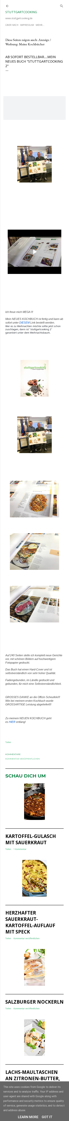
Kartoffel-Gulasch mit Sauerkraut (30, 839)
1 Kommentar (20, 849)
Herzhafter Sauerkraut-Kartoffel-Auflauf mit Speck (30, 922)
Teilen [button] (8, 742)
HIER (12, 722)
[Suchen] (62, 5)
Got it (47, 1117)
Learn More (28, 1117)
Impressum (27, 24)
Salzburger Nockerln (34, 1002)
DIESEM (24, 322)
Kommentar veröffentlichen (22, 758)
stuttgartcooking (21, 12)
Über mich (11, 24)
